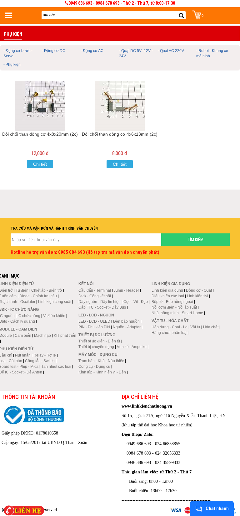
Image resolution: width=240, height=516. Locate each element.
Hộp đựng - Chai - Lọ (170, 327)
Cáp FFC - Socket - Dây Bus (102, 307)
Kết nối (85, 284)
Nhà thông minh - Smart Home (177, 313)
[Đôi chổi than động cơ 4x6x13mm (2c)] (119, 106)
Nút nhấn (23, 355)
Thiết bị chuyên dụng (96, 347)
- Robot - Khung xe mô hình (212, 53)
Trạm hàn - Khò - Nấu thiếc (101, 361)
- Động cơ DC (53, 51)
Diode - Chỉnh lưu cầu (38, 296)
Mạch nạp (42, 335)
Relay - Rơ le (44, 355)
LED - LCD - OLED (94, 321)
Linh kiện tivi (197, 296)
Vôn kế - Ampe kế (132, 347)
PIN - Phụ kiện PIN (94, 327)
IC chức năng (29, 316)
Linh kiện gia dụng (167, 290)
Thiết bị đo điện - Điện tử (99, 341)
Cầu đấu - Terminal (94, 290)
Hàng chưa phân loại (170, 333)
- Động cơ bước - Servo (17, 53)
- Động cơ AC (92, 51)
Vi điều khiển (54, 316)
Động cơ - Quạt (199, 290)
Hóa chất (210, 327)
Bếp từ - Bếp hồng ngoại (172, 302)
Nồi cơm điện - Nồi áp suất (174, 307)
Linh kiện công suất (54, 302)
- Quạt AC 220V (171, 51)
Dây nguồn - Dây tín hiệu (99, 302)
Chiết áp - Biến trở (46, 290)
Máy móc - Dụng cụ (98, 354)
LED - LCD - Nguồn (96, 315)
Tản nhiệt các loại (56, 366)
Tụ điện (22, 290)
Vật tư (195, 327)
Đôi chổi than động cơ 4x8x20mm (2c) (40, 134)
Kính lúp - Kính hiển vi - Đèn (102, 372)
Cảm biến (23, 335)
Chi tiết (40, 164)
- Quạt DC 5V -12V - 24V (136, 53)
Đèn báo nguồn (126, 321)
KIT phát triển (65, 335)
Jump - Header (126, 290)
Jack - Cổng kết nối (94, 296)
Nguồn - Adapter (127, 327)
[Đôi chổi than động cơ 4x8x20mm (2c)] (40, 106)
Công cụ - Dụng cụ (94, 366)
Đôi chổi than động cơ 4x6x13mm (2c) (120, 134)
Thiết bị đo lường (96, 335)
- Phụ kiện (12, 64)
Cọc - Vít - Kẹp (135, 302)
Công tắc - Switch (40, 361)
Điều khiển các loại (168, 296)
